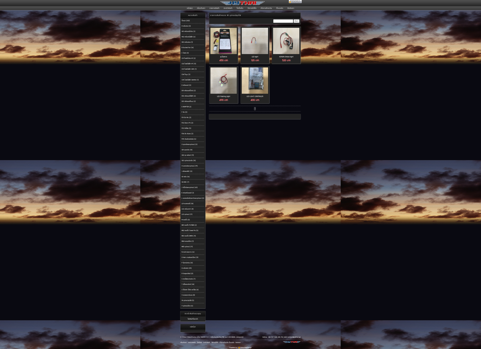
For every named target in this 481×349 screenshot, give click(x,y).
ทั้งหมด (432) (186, 20)
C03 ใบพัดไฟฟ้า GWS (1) (189, 69)
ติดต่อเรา (290, 8)
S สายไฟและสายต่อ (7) (188, 279)
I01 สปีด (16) (186, 176)
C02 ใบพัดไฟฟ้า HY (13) (189, 63)
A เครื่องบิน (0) (186, 26)
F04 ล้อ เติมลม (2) (187, 133)
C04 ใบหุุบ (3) (186, 74)
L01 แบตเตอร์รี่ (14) (187, 203)
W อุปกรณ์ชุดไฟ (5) (188, 300)
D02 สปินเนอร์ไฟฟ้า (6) (189, 96)
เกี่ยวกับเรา (201, 8)
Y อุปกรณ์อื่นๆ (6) (187, 306)
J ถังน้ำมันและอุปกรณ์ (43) (190, 187)
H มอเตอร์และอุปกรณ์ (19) (190, 166)
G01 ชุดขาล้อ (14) (187, 150)
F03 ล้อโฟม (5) (186, 128)
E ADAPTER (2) (186, 106)
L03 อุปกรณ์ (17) (187, 214)
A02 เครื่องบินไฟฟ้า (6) (188, 37)
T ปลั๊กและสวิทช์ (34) (188, 284)
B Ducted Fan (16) (188, 47)
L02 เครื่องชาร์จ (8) (188, 209)
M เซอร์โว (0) (186, 219)
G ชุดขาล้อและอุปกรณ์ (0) (189, 144)
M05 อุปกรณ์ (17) (187, 246)
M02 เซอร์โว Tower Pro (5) (190, 230)
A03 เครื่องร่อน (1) (187, 42)
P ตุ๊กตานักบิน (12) (187, 263)
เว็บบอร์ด (279, 8)
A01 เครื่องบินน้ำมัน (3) (188, 31)
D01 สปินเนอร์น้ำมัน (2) (189, 90)
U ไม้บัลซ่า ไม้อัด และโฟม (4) (190, 289)
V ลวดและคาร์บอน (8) (188, 295)
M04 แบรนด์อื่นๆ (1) (188, 241)
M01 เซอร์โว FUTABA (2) (189, 225)
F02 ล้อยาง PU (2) (187, 123)
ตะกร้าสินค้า (228, 8)
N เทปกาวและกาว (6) (188, 252)
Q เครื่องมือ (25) (187, 268)
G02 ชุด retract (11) (188, 155)
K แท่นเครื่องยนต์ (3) (188, 193)
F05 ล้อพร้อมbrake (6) (189, 139)
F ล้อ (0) (184, 112)
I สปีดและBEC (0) (187, 171)
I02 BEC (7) (185, 182)
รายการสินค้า (214, 8)
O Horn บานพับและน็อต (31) (190, 257)
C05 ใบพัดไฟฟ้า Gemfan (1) (190, 80)
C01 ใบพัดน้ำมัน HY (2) (189, 58)
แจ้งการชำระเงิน (266, 8)
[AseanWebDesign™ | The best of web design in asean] (295, 3)
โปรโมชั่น (240, 8)
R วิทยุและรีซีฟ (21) (187, 273)
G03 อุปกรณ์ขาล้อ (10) (189, 160)
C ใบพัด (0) (185, 53)
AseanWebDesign (246, 347)
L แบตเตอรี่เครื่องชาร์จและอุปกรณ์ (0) (193, 198)
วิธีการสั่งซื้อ (252, 8)
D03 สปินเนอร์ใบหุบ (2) (189, 101)
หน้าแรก (190, 8)
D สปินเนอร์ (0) (186, 85)
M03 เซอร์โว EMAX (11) (189, 236)
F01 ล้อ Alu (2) (186, 117)
